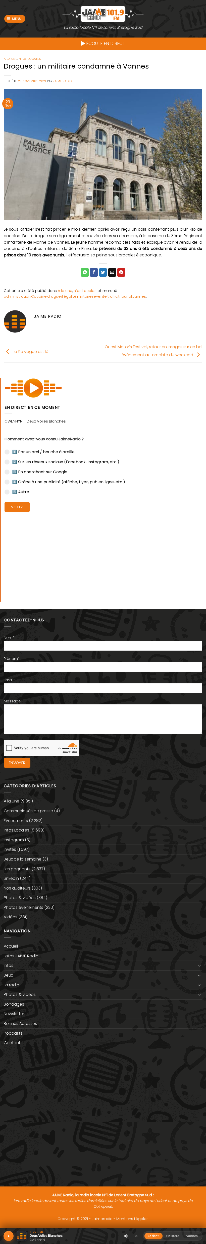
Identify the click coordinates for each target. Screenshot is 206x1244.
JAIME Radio (62, 81)
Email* (9, 679)
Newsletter (14, 1014)
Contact (12, 1043)
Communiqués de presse (28, 811)
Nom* (9, 637)
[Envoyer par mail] (112, 272)
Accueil (11, 946)
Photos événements (23, 907)
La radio (11, 985)
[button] (15, 19)
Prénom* (12, 658)
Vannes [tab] (192, 1236)
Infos (8, 965)
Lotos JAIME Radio (21, 956)
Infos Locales (29, 59)
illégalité (69, 296)
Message (12, 701)
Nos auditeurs (17, 888)
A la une (10, 59)
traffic (112, 296)
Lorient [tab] (153, 1236)
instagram (14, 840)
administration (17, 296)
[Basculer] (199, 966)
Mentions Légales (132, 1218)
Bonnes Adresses (20, 1023)
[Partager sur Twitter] (103, 272)
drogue (54, 296)
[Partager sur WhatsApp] (85, 272)
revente (99, 296)
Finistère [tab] (172, 1236)
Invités (10, 849)
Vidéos (10, 917)
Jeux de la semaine (22, 859)
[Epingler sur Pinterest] (121, 272)
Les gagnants (17, 869)
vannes (139, 296)
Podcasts (13, 1033)
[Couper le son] (126, 1236)
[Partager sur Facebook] (94, 272)
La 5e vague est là (30, 351)
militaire (84, 296)
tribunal (125, 296)
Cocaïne (39, 296)
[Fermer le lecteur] (136, 1236)
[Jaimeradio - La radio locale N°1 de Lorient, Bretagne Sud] (103, 13)
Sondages (14, 1004)
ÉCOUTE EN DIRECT (105, 44)
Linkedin (11, 878)
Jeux (8, 975)
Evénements (16, 820)
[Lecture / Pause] (9, 1236)
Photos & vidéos (20, 898)
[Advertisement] (103, 553)
